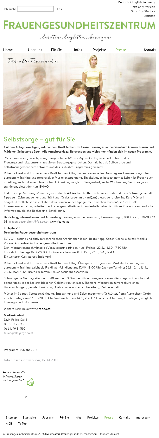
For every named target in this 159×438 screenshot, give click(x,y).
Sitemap (11, 417)
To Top (22, 423)
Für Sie (56, 49)
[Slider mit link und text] (79, 89)
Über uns (35, 49)
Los (59, 9)
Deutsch (123, 2)
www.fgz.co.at (59, 221)
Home (8, 49)
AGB (9, 423)
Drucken (149, 15)
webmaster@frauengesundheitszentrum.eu (71, 434)
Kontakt (150, 49)
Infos (78, 49)
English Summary (143, 2)
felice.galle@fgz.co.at (18, 333)
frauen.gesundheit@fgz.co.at (28, 221)
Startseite (29, 417)
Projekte (99, 49)
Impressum (143, 417)
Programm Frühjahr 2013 (20, 350)
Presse (121, 49)
